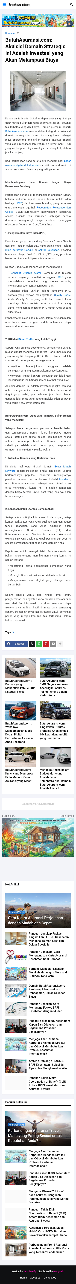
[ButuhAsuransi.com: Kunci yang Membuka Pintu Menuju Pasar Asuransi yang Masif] (20, 757)
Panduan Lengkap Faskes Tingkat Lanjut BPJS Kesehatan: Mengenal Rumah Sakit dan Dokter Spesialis (49, 939)
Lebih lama (66, 815)
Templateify (29, 1271)
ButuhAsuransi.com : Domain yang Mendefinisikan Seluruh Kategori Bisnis (20, 686)
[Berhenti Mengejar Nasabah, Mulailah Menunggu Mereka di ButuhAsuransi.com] (16, 973)
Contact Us (50, 1277)
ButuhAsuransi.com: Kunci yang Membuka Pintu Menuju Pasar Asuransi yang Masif (19, 775)
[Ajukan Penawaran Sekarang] (38, 26)
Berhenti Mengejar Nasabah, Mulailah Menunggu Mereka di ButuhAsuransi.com (48, 972)
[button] (4, 4)
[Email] (53, 644)
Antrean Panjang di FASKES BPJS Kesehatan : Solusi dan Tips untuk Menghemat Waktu (48, 1064)
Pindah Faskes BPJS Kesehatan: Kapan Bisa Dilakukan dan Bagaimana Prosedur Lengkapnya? (49, 1026)
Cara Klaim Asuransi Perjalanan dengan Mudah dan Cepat (35, 920)
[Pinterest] (46, 644)
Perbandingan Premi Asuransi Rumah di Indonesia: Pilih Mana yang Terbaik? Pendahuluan (49, 1248)
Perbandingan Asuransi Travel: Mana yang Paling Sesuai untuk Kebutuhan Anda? (35, 1135)
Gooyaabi (58, 1271)
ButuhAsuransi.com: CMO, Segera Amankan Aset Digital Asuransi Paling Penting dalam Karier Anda (54, 688)
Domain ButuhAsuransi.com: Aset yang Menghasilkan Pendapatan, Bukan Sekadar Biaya (47, 991)
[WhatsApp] (39, 644)
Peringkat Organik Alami (25, 273)
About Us (35, 1277)
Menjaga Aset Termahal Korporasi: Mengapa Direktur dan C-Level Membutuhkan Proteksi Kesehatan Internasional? (47, 1046)
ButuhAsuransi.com (16, 131)
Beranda (10, 33)
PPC (19, 203)
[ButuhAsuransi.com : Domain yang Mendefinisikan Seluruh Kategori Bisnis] (20, 668)
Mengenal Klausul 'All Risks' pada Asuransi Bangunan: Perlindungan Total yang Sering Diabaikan (49, 1197)
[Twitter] (32, 644)
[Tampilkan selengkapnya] (60, 644)
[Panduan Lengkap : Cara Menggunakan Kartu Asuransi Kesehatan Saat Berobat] (16, 957)
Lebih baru (9, 815)
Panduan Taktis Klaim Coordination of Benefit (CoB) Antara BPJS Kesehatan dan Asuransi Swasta (47, 1083)
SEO (60, 277)
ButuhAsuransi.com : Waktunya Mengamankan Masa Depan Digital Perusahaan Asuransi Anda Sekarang (19, 733)
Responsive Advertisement (38, 803)
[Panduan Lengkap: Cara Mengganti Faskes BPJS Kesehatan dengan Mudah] (16, 1009)
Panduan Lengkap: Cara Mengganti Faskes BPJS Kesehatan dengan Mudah (45, 1007)
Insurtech (64, 479)
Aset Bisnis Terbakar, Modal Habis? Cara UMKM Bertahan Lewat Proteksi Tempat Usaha (48, 1231)
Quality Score (62, 295)
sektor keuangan (48, 250)
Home (23, 1277)
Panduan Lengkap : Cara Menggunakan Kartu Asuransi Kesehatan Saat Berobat (48, 955)
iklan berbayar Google (19, 250)
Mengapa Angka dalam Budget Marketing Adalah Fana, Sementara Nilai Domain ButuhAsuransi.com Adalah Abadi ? (55, 779)
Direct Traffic (26, 339)
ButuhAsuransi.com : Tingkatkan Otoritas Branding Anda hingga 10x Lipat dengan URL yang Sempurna (54, 731)
